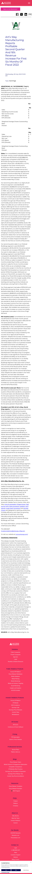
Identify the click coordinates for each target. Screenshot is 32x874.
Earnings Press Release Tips (15, 773)
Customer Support (15, 854)
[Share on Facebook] (17, 14)
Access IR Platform (15, 700)
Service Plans (15, 749)
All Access (15, 724)
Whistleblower (15, 714)
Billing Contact (15, 859)
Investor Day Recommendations (15, 776)
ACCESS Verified (15, 690)
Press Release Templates (15, 786)
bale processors (14, 506)
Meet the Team (15, 818)
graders (22, 506)
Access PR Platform (15, 671)
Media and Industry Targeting (15, 683)
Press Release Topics (15, 762)
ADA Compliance (15, 705)
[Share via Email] (30, 14)
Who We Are (15, 815)
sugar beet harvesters (13, 508)
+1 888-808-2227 (15, 850)
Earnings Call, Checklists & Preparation (15, 771)
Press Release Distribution (15, 674)
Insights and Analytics (15, 688)
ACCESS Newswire (16, 833)
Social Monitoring (15, 685)
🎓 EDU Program (15, 791)
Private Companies (15, 654)
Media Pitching (15, 678)
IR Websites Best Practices (15, 769)
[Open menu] (29, 3)
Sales (15, 852)
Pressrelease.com (15, 837)
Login (15, 847)
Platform (15, 803)
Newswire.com (15, 835)
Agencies (15, 657)
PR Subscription (15, 737)
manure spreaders (10, 504)
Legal (15, 659)
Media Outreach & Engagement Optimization (15, 764)
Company (15, 805)
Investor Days (15, 712)
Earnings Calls (15, 707)
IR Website (15, 702)
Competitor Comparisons (15, 766)
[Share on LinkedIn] (25, 14)
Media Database (15, 676)
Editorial (15, 857)
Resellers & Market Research (15, 661)
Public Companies (15, 652)
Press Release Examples (15, 788)
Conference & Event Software (15, 727)
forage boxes (21, 504)
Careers (15, 822)
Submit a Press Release (15, 739)
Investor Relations (15, 820)
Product (16, 801)
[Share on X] (21, 14)
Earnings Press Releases (15, 709)
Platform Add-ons (15, 752)
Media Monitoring (15, 681)
